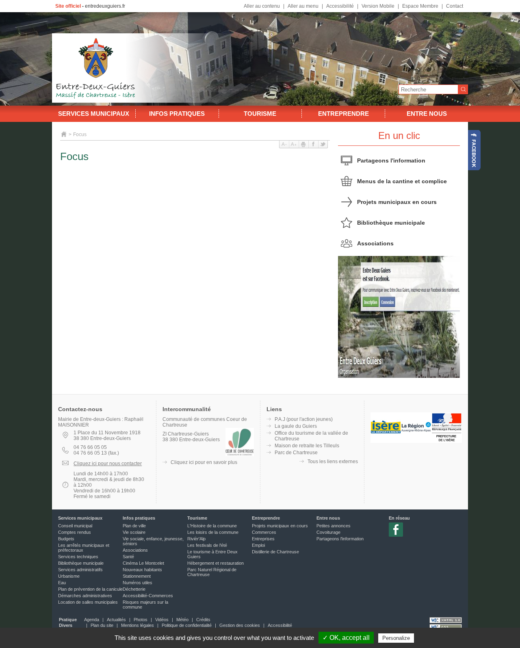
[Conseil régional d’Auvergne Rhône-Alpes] (416, 441)
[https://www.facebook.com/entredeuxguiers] (474, 150)
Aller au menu (303, 6)
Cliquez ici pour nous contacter (108, 463)
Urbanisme (69, 576)
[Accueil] (64, 134)
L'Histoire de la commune (212, 525)
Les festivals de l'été (207, 545)
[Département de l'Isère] (385, 441)
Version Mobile (378, 6)
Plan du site (102, 625)
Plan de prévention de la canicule (90, 589)
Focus (80, 134)
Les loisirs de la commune (212, 532)
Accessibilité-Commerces (148, 595)
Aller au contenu (262, 6)
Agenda (91, 619)
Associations (375, 243)
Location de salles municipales (88, 602)
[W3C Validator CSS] (445, 627)
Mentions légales (137, 625)
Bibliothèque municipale (391, 222)
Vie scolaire (134, 532)
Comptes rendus (74, 532)
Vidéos (162, 619)
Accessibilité (340, 6)
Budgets (66, 538)
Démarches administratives (85, 595)
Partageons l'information (391, 160)
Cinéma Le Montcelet (143, 563)
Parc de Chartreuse (296, 452)
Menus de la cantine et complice (402, 181)
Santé (128, 556)
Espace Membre (420, 6)
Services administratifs (80, 569)
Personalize (396, 638)
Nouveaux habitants (142, 569)
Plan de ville (134, 525)
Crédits (203, 619)
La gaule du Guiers (296, 426)
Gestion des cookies (239, 625)
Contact (454, 6)
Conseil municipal (75, 525)
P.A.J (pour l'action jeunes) (304, 419)
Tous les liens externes (333, 461)
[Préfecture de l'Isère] (446, 441)
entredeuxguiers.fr (105, 6)
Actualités (116, 619)
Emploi (258, 545)
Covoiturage (328, 532)
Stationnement (137, 576)
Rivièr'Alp (196, 538)
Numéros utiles (137, 582)
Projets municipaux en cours (397, 202)
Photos (140, 619)
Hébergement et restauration (215, 563)
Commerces (264, 532)
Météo (182, 619)
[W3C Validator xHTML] (445, 620)
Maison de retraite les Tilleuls (307, 446)
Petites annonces (333, 525)
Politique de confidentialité (187, 625)
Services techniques (78, 556)
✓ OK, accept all (346, 637)
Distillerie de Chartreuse (275, 551)
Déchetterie (134, 589)
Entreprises (263, 538)
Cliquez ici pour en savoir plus (204, 462)
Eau (62, 582)
